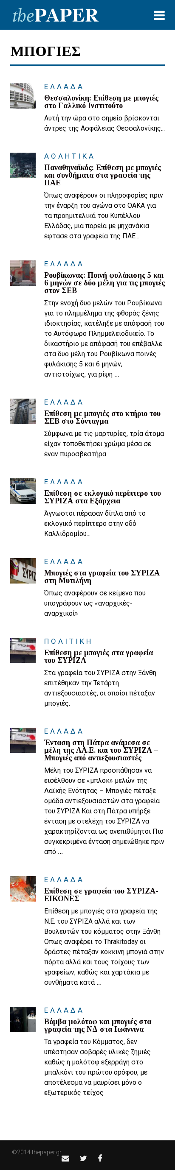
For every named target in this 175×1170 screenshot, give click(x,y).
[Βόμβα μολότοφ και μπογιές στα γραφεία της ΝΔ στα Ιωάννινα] (23, 1019)
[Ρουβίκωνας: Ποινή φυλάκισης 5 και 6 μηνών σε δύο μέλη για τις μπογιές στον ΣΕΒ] (23, 273)
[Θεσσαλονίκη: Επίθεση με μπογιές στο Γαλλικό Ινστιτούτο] (23, 96)
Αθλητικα (70, 156)
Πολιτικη (68, 641)
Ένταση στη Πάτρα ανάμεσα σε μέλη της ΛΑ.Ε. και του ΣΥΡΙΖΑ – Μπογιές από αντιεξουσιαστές (101, 750)
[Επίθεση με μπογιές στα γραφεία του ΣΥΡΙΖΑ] (23, 650)
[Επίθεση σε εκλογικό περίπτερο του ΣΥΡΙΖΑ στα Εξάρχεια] (23, 491)
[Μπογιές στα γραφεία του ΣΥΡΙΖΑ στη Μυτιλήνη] (23, 571)
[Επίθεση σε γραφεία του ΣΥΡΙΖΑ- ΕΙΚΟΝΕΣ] (23, 889)
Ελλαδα (64, 86)
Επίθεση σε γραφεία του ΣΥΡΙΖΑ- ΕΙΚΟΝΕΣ (101, 895)
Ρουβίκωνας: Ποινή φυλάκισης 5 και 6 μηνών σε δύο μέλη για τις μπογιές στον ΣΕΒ (104, 283)
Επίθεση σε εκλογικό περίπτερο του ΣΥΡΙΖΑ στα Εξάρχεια (102, 497)
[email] (65, 1158)
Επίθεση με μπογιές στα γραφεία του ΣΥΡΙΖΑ (98, 656)
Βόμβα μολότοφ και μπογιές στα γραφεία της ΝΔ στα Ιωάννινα (97, 1025)
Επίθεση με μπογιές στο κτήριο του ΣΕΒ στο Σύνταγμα (102, 417)
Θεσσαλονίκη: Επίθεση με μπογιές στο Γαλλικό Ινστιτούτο (101, 102)
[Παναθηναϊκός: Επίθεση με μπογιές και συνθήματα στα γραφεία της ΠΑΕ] (23, 165)
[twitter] (83, 1158)
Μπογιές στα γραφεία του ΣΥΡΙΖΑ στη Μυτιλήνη (102, 577)
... (116, 374)
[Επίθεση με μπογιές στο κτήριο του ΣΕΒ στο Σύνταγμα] (23, 411)
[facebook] (100, 1158)
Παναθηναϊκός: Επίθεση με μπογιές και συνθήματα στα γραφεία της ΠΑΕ (102, 175)
